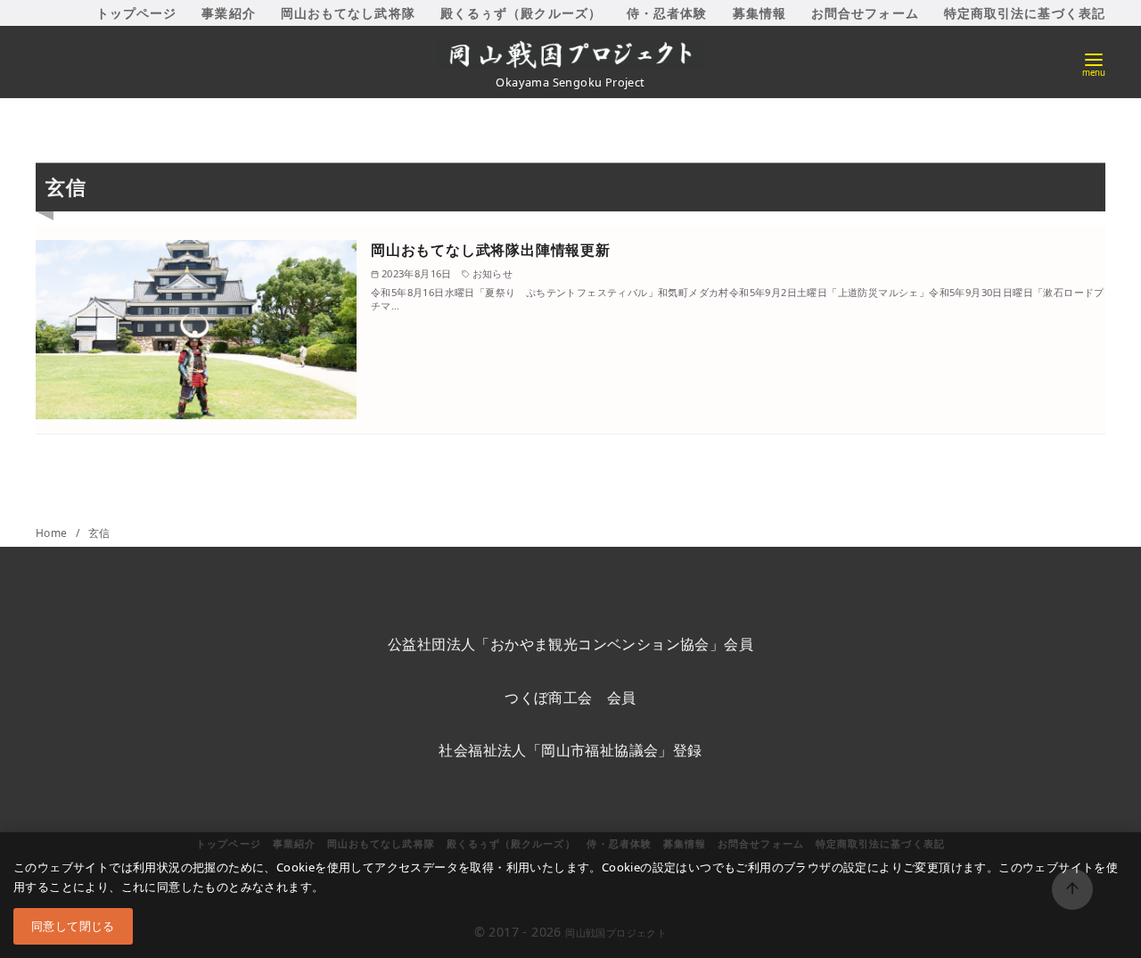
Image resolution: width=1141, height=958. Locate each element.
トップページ (136, 12)
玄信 (99, 533)
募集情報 (759, 12)
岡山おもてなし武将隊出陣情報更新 (491, 250)
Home (53, 533)
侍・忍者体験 (667, 12)
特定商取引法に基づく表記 (1024, 12)
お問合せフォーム (865, 12)
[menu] (1094, 63)
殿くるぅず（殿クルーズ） (521, 12)
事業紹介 (228, 12)
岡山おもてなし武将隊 (348, 12)
